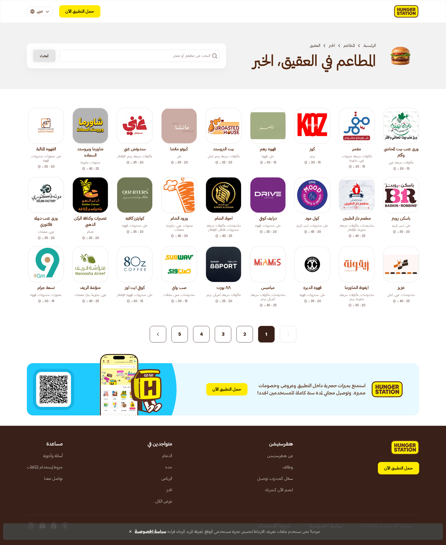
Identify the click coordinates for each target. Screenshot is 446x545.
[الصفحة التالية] (158, 334)
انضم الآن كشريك (279, 490)
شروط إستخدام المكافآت (45, 467)
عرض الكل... (162, 501)
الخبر (332, 45)
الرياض (166, 478)
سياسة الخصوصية (150, 531)
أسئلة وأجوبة (53, 456)
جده (168, 467)
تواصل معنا (53, 478)
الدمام (167, 456)
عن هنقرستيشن (280, 456)
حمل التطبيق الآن (79, 11)
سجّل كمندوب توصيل (275, 478)
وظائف (287, 467)
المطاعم (349, 45)
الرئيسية (369, 45)
